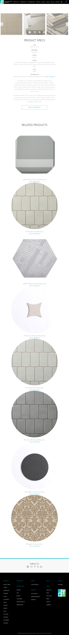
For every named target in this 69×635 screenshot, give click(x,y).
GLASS (5, 596)
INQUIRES (60, 584)
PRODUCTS (6, 581)
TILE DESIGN (34, 593)
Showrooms (31, 2)
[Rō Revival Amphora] (11, 24)
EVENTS (48, 601)
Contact (57, 2)
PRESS (47, 599)
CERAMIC (5, 593)
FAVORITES (6, 620)
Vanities (5, 617)
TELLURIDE (19, 599)
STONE (5, 587)
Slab (4, 611)
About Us (49, 590)
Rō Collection (51, 77)
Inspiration (23, 2)
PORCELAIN (6, 590)
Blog (52, 2)
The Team (48, 596)
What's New (6, 584)
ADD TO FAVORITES (34, 181)
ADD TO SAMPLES (34, 107)
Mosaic (5, 605)
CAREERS (48, 604)
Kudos (43, 2)
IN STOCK (5, 614)
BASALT (18, 596)
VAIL (18, 593)
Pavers (5, 608)
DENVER (19, 590)
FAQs (47, 593)
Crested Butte (21, 601)
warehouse (20, 604)
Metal (5, 602)
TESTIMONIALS (35, 584)
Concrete (6, 599)
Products (16, 2)
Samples (5, 623)
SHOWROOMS (20, 586)
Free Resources (35, 596)
